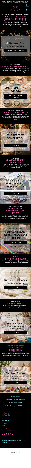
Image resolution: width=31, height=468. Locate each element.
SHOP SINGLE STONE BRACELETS (15, 96)
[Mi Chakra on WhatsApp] (10, 434)
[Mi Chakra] (15, 8)
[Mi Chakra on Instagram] (6, 434)
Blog (3, 427)
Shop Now (15, 145)
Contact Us (5, 429)
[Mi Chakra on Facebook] (4, 434)
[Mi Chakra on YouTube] (12, 434)
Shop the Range (15, 242)
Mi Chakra (17, 452)
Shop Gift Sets (15, 246)
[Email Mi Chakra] (2, 434)
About (3, 425)
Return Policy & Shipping (8, 431)
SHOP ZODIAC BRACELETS (15, 50)
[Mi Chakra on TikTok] (8, 434)
